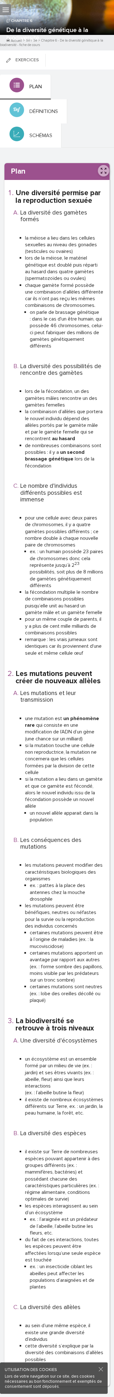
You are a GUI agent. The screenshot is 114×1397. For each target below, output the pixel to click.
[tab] (25, 87)
